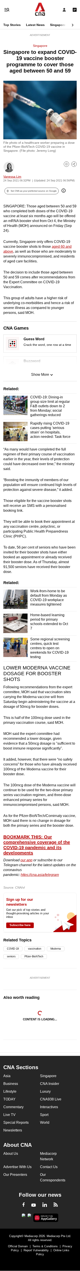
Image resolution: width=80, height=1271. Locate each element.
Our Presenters (15, 1175)
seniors (11, 956)
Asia (6, 1076)
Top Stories (12, 25)
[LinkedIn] (44, 1205)
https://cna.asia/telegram (40, 875)
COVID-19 (13, 948)
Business (10, 1084)
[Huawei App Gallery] (45, 1218)
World (44, 1122)
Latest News (35, 25)
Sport (44, 1115)
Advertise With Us (17, 1167)
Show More (40, 374)
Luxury (45, 1091)
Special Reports (16, 1122)
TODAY (9, 1099)
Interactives (49, 1107)
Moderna (55, 948)
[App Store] (29, 1217)
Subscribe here (20, 925)
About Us (10, 1153)
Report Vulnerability (36, 1250)
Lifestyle (9, 1091)
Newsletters (12, 1130)
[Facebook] (23, 1205)
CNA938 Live (50, 1099)
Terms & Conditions (45, 1246)
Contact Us (49, 1167)
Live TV (9, 1115)
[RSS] (56, 1205)
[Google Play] (23, 1217)
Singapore (58, 25)
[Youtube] (33, 1205)
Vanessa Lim (12, 176)
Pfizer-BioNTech (33, 956)
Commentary (13, 1107)
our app (26, 860)
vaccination (34, 948)
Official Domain (18, 1246)
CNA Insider (49, 1084)
